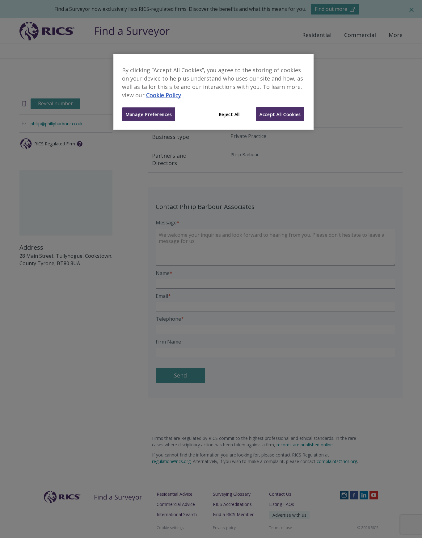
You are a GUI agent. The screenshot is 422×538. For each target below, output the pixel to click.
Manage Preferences (148, 114)
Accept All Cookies (280, 114)
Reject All (229, 114)
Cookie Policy (163, 95)
